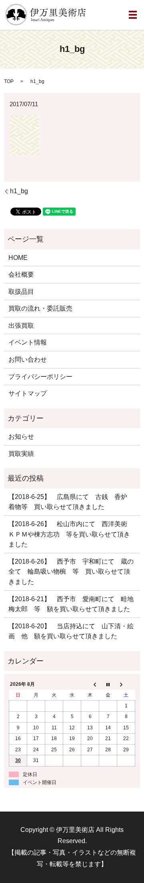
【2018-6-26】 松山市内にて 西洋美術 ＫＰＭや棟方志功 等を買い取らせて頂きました (71, 534)
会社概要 (21, 274)
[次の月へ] (126, 684)
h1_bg (19, 191)
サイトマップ (27, 393)
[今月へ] (108, 684)
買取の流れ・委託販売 (40, 308)
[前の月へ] (90, 684)
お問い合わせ (27, 359)
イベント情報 (27, 342)
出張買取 (21, 325)
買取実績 (21, 453)
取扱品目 (21, 291)
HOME (18, 257)
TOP (9, 81)
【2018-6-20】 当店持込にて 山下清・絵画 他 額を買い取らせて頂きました (71, 631)
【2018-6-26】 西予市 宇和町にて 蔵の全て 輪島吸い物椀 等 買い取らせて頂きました (71, 571)
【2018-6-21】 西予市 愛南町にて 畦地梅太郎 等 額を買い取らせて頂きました (71, 604)
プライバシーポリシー (40, 376)
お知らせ (21, 436)
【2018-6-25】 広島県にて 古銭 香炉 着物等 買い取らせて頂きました (71, 502)
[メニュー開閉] (133, 15)
